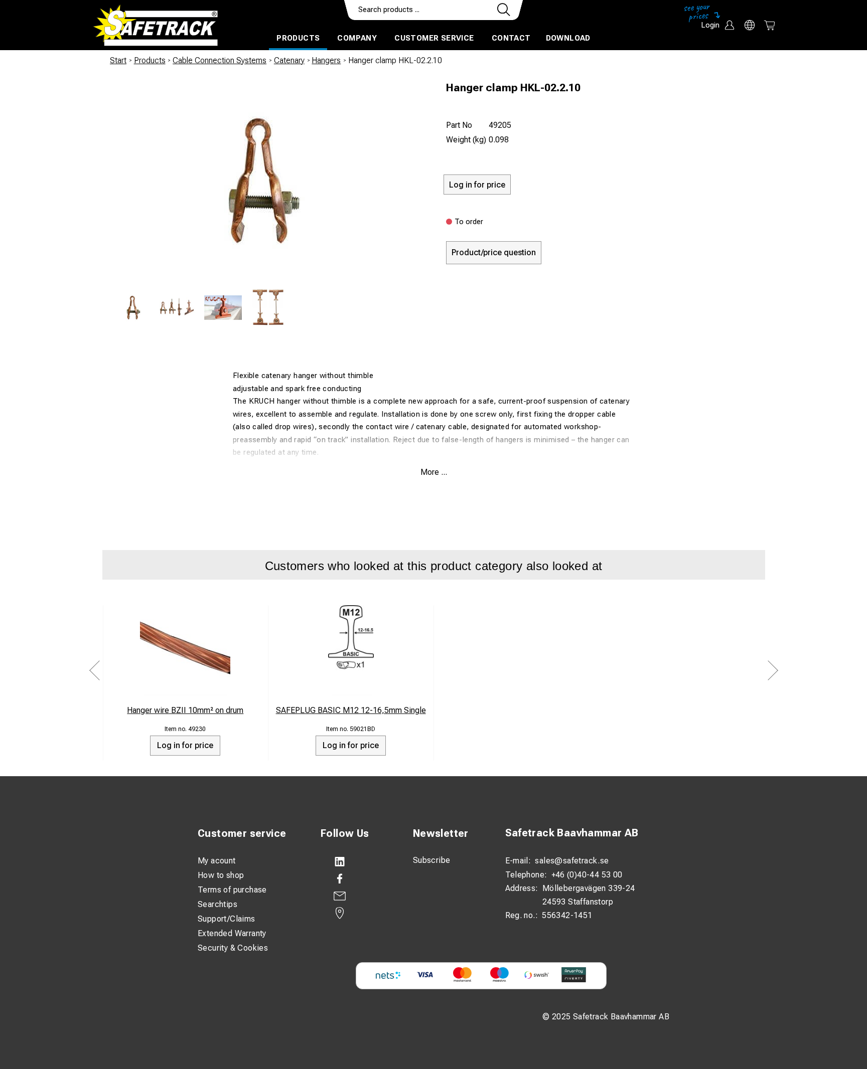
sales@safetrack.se (572, 860)
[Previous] (94, 670)
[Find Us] (356, 913)
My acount (217, 860)
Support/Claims (226, 919)
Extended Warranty (232, 933)
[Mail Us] (356, 896)
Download (568, 38)
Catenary (289, 60)
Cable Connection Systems (219, 60)
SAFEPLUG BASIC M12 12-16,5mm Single (351, 710)
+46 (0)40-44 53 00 (587, 874)
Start (118, 60)
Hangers (326, 60)
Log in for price (185, 745)
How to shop (221, 875)
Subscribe (432, 860)
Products (298, 38)
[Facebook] (356, 878)
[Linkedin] (356, 861)
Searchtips (217, 904)
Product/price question (494, 252)
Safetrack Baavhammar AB (572, 833)
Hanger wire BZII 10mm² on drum (185, 710)
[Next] (772, 670)
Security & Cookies (233, 948)
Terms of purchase (232, 890)
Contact (511, 38)
